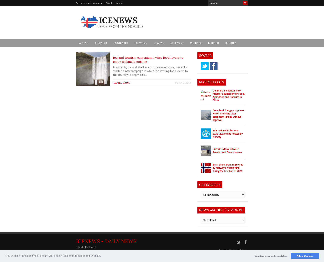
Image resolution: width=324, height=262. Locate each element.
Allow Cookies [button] (305, 256)
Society (230, 42)
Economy (141, 42)
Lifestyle (176, 42)
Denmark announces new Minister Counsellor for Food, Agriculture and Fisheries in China (229, 95)
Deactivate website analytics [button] (270, 256)
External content (83, 3)
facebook (214, 66)
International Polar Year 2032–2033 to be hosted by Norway (228, 133)
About (119, 3)
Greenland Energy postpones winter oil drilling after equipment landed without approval (228, 115)
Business (101, 42)
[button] (101, 256)
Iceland (117, 82)
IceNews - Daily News (106, 241)
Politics (195, 42)
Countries (121, 42)
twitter (205, 66)
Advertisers (98, 3)
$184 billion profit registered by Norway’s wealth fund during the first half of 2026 (228, 168)
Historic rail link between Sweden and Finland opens (227, 150)
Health (159, 42)
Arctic (83, 42)
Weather (110, 3)
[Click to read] (93, 69)
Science (213, 42)
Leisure (126, 82)
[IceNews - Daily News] (112, 30)
